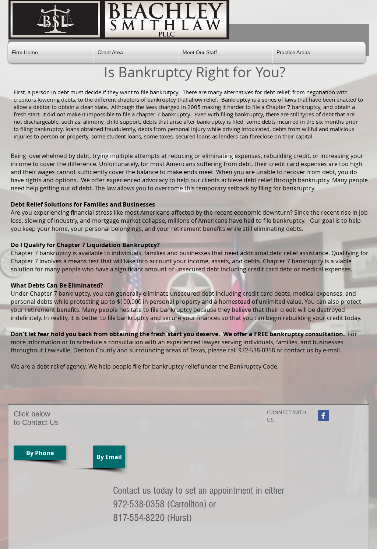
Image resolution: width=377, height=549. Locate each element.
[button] (136, 52)
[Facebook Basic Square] (323, 415)
